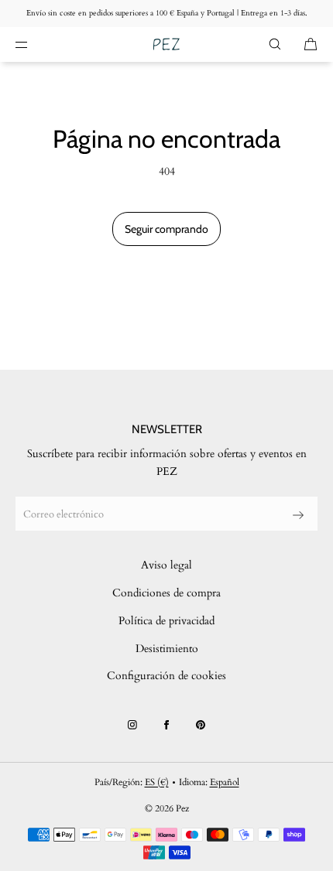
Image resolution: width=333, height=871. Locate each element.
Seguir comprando (166, 229)
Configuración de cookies (166, 675)
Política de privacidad (166, 620)
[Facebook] (166, 725)
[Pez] (166, 44)
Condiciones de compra (166, 593)
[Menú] (34, 44)
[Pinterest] (201, 725)
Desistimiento (167, 648)
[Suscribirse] (298, 515)
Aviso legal (166, 565)
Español (224, 782)
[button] (275, 44)
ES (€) (157, 782)
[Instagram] (132, 725)
